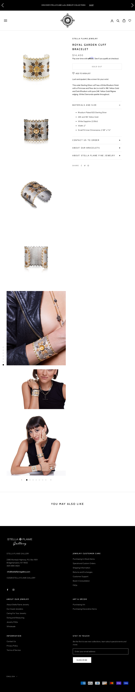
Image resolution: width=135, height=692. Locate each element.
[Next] (50, 479)
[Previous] (21, 479)
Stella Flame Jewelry (85, 38)
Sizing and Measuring (15, 617)
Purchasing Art (79, 604)
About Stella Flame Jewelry (18, 604)
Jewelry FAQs (12, 622)
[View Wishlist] (128, 20)
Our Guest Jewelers (15, 609)
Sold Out (97, 67)
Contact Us (11, 641)
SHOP (9, 5)
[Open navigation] (5, 20)
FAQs (75, 585)
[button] (2, 5)
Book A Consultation (81, 581)
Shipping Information (81, 568)
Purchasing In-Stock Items (84, 559)
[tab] (97, 105)
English (11, 676)
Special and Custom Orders (84, 563)
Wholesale (11, 626)
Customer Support (80, 576)
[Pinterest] (88, 165)
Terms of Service (14, 650)
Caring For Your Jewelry (16, 613)
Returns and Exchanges (82, 572)
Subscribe (82, 660)
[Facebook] (81, 165)
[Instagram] (13, 589)
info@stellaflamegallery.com (18, 572)
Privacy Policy (12, 646)
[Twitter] (85, 165)
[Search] (118, 20)
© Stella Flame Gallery (18, 683)
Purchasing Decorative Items (85, 609)
